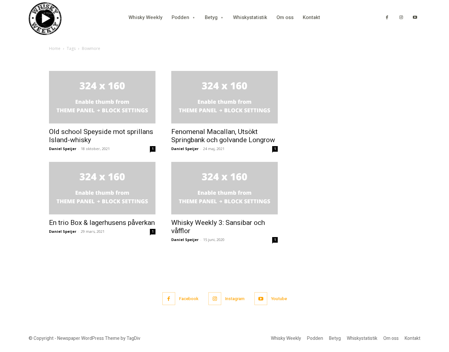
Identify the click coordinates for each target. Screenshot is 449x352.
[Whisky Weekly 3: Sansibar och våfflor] (224, 188)
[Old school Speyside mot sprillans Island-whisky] (102, 97)
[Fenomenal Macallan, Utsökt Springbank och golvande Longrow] (224, 97)
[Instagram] (401, 17)
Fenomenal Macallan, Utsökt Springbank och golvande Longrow (223, 136)
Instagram (235, 299)
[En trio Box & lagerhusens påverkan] (102, 188)
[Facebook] (387, 17)
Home (54, 48)
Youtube (279, 299)
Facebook (189, 299)
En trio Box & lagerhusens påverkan (102, 223)
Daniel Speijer (62, 148)
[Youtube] (415, 17)
